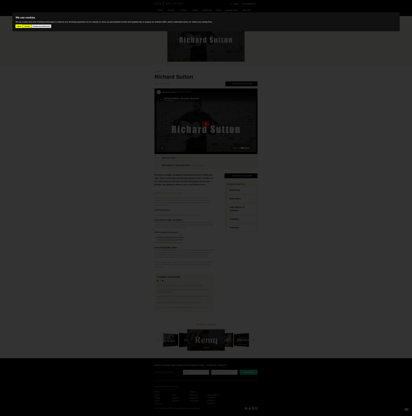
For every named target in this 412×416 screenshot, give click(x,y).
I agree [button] (19, 26)
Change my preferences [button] (41, 26)
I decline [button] (27, 26)
